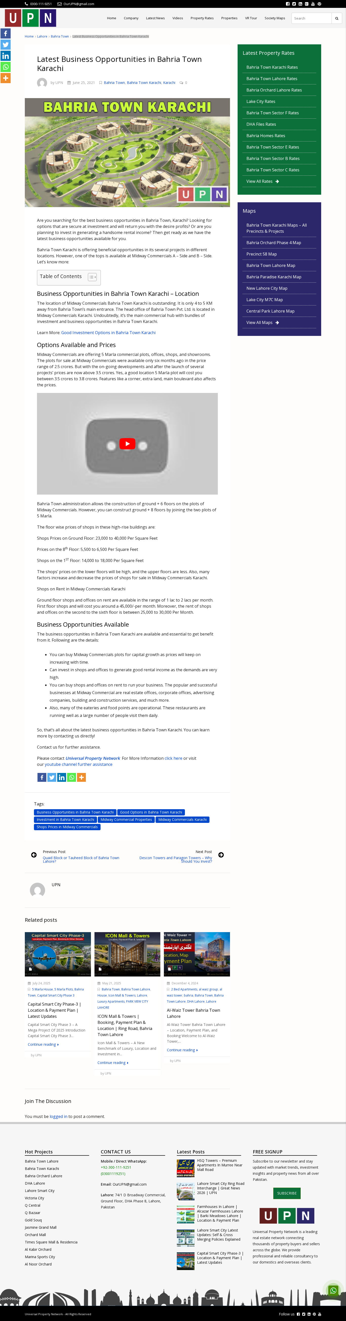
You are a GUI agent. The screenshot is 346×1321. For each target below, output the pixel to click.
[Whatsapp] (71, 777)
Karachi (169, 82)
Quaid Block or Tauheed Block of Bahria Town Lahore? (81, 859)
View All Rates (261, 181)
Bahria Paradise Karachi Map (273, 277)
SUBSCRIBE (287, 1193)
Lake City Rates (260, 101)
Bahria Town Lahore (135, 989)
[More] (81, 777)
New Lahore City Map (266, 288)
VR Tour (251, 18)
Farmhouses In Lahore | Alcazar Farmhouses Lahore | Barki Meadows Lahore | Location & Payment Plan (220, 1213)
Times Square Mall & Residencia (51, 1242)
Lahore (42, 36)
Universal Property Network (44, 1314)
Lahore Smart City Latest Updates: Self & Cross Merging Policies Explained (218, 1235)
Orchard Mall (35, 1234)
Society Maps (275, 18)
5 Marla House (42, 989)
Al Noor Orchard (38, 1264)
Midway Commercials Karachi (182, 819)
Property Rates (202, 18)
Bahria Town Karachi (144, 82)
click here (173, 758)
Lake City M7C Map (264, 299)
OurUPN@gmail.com (130, 1184)
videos (177, 18)
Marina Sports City (40, 1256)
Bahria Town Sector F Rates (272, 113)
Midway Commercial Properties (126, 819)
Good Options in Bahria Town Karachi (151, 812)
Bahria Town (60, 36)
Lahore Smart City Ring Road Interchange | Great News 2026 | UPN (220, 1188)
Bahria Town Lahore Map (270, 265)
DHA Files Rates (261, 124)
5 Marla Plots (63, 989)
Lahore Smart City (39, 1190)
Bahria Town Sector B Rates (273, 158)
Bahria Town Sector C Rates (272, 170)
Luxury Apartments (111, 1001)
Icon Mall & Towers (122, 995)
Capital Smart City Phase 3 (55, 995)
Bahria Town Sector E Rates (272, 147)
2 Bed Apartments (184, 989)
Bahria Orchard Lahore (43, 1175)
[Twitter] (51, 777)
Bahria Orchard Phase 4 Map (273, 242)
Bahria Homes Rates (265, 135)
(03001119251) (113, 1173)
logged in (58, 1116)
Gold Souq (33, 1220)
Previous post (54, 851)
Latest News (155, 18)
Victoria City (34, 1198)
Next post (204, 851)
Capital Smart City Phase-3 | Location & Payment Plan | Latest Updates (220, 1258)
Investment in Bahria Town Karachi (65, 819)
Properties (229, 18)
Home (111, 18)
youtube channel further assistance (78, 764)
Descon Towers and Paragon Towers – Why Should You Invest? (175, 859)
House (102, 995)
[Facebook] (41, 777)
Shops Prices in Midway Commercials (67, 826)
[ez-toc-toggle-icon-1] (89, 278)
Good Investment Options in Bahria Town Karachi (108, 332)
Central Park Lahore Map (270, 311)
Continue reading (42, 1044)
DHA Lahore (196, 1001)
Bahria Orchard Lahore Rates (274, 90)
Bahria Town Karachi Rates (272, 67)
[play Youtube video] (127, 444)
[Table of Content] (92, 277)
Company (131, 18)
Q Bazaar (32, 1212)
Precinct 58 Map (261, 254)
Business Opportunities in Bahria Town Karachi (75, 812)
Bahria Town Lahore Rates (271, 78)
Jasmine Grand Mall (40, 1227)
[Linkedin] (61, 777)
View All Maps (261, 322)
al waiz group (208, 989)
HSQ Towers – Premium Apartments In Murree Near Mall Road (219, 1165)
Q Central (32, 1205)
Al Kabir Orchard (38, 1249)
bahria (188, 995)
